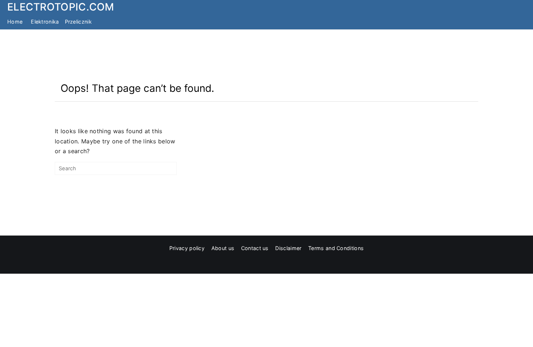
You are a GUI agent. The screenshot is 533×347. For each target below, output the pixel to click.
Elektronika (45, 22)
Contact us (255, 248)
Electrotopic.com (60, 7)
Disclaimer (288, 248)
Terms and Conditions (336, 248)
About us (222, 248)
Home (14, 22)
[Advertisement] (266, 55)
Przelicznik (78, 22)
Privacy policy (186, 248)
